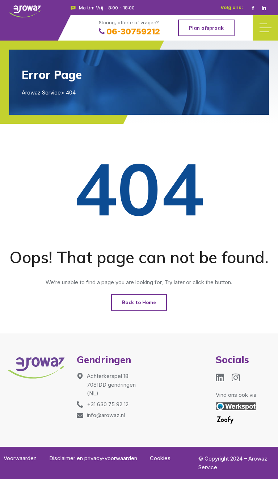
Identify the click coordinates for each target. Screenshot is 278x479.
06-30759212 (133, 31)
